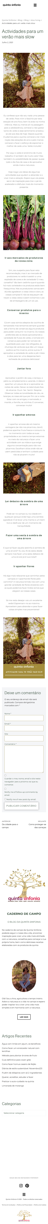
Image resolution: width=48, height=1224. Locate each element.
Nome (7, 713)
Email (7, 724)
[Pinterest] (27, 1186)
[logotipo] (12, 5)
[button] (35, 5)
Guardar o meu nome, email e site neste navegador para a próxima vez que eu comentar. (22, 781)
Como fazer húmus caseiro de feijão (19, 1064)
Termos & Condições (8, 1205)
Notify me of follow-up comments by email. (21, 793)
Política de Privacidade (24, 1205)
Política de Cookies (40, 1205)
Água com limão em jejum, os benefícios (21, 1044)
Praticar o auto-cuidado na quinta (18, 1081)
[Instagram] (21, 1186)
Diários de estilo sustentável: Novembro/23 (22, 1068)
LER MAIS (24, 1017)
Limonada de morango (13, 1086)
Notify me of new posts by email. (21, 799)
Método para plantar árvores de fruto (19, 1055)
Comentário (10, 744)
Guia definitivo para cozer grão (16, 1060)
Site (6, 734)
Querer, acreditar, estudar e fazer (17, 1077)
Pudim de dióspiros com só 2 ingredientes (22, 1073)
